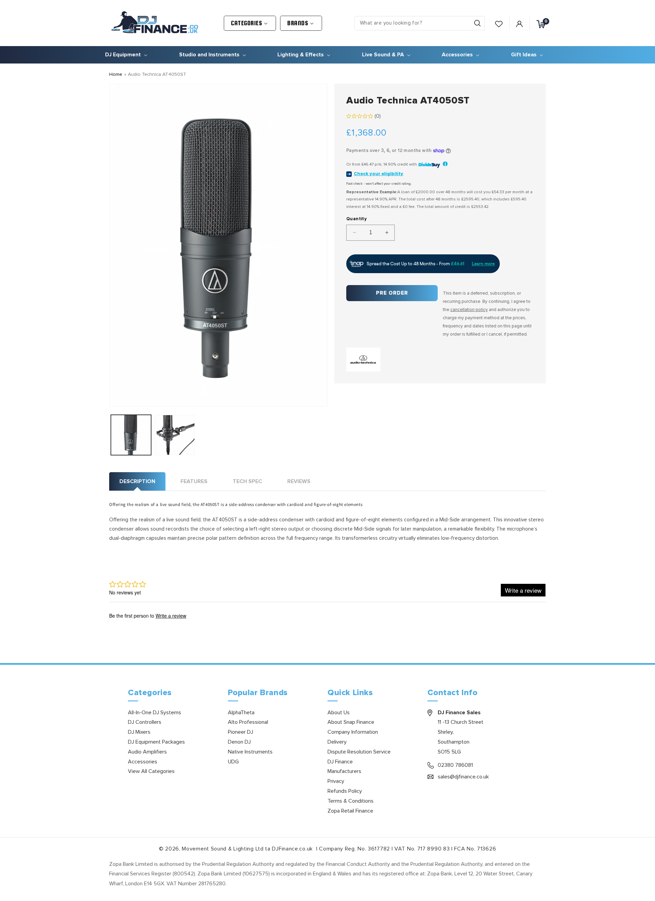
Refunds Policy (345, 791)
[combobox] (419, 23)
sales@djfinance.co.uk (463, 776)
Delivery (337, 742)
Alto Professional (248, 722)
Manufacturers (344, 771)
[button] (250, 23)
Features (193, 481)
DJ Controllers (144, 722)
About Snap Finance (351, 722)
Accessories (142, 761)
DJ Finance (340, 761)
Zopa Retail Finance (350, 811)
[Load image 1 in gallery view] (131, 435)
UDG (233, 761)
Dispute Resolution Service (359, 752)
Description (137, 481)
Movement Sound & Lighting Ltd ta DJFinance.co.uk (248, 848)
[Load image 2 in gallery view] (175, 435)
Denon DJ (239, 742)
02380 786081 (455, 765)
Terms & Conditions (351, 801)
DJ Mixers (139, 732)
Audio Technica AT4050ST (157, 74)
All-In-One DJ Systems (154, 712)
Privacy (336, 781)
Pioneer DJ (240, 732)
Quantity (356, 219)
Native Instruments (250, 752)
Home (115, 74)
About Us (339, 712)
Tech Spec (247, 481)
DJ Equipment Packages (156, 742)
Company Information (353, 732)
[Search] (477, 23)
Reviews (298, 481)
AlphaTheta (241, 712)
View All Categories (151, 771)
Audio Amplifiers (147, 752)
